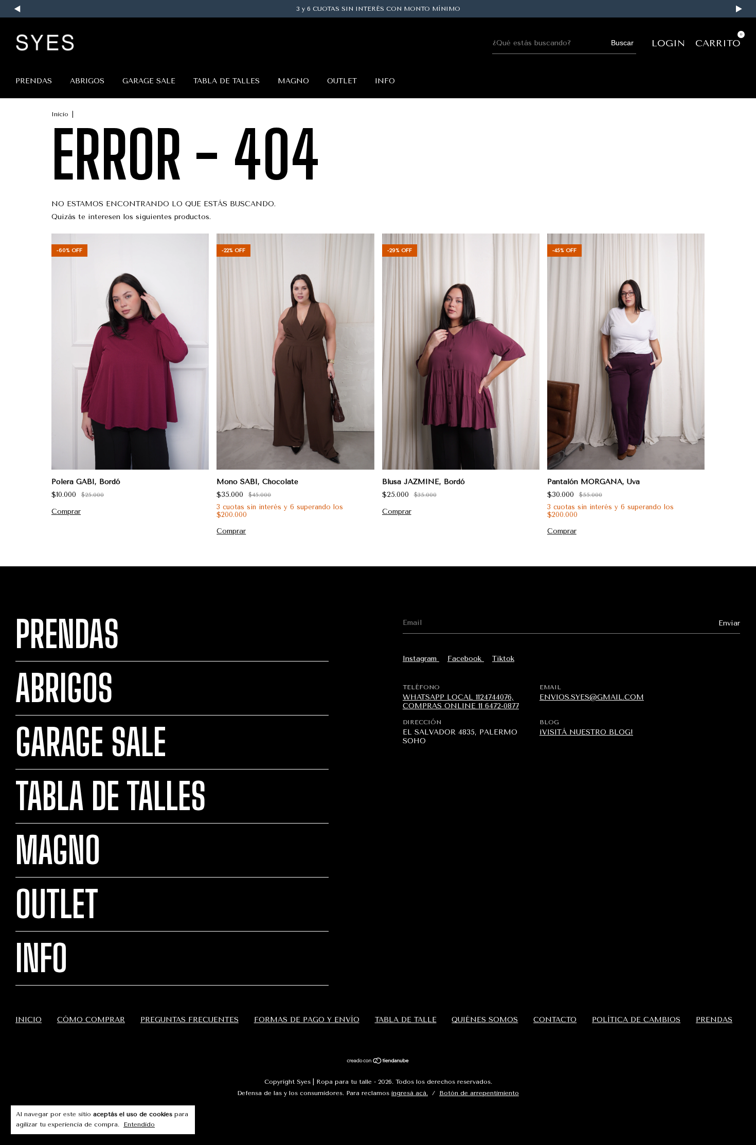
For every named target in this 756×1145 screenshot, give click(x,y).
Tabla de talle (406, 1019)
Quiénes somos (485, 1019)
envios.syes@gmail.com (591, 697)
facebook (465, 658)
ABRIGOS (87, 81)
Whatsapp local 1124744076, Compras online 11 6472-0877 (461, 701)
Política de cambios (636, 1019)
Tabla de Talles (226, 81)
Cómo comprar (91, 1019)
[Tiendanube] (378, 1062)
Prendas (33, 81)
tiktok (503, 658)
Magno (293, 81)
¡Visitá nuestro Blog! (586, 732)
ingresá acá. (409, 1093)
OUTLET (342, 81)
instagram (421, 658)
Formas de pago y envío (306, 1019)
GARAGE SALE (148, 81)
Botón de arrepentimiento (479, 1093)
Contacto (555, 1019)
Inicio (59, 114)
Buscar (622, 43)
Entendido (139, 1124)
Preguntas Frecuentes (189, 1019)
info (385, 81)
